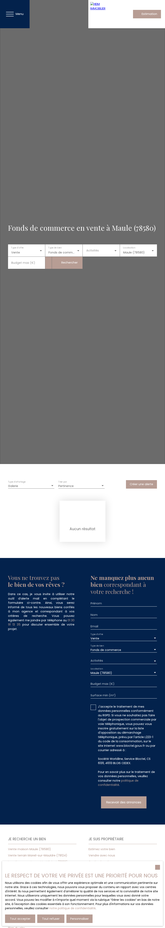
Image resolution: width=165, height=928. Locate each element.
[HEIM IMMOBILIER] (102, 14)
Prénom (96, 603)
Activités (92, 250)
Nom (94, 615)
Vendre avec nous (102, 855)
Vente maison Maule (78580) (29, 849)
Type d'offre (17, 247)
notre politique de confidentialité (72, 908)
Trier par (62, 482)
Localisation (129, 247)
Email (94, 626)
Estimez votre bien (102, 849)
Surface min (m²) (103, 695)
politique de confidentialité (118, 783)
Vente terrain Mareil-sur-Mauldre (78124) (37, 855)
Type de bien (55, 247)
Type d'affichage (17, 482)
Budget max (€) (23, 263)
